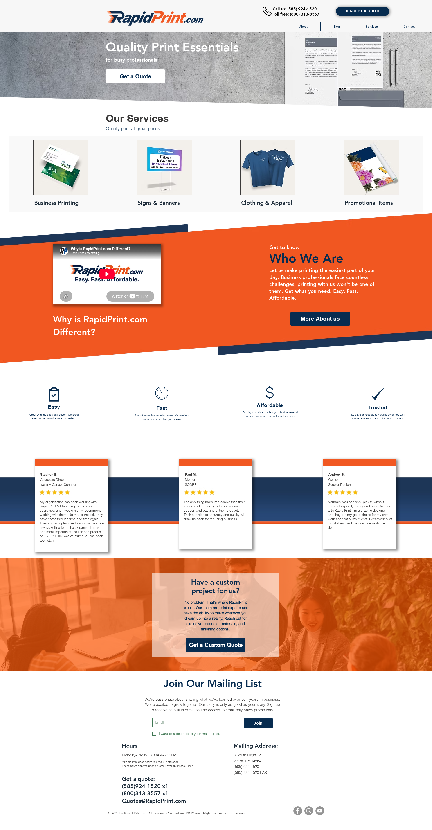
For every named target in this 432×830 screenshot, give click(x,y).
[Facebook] (297, 810)
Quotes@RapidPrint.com (154, 800)
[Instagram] (308, 810)
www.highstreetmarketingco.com (220, 813)
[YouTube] (319, 810)
